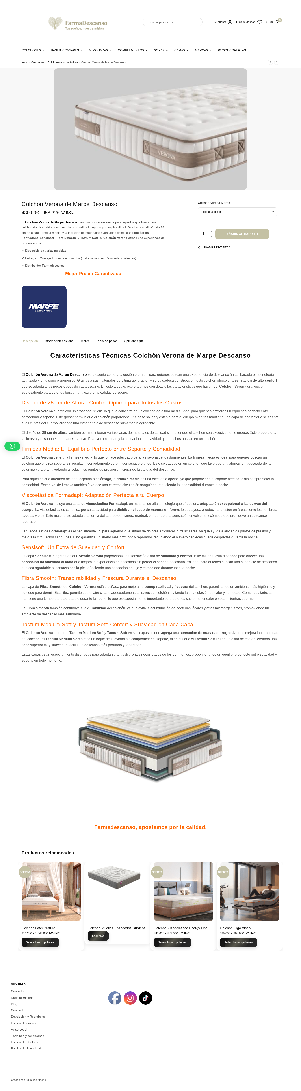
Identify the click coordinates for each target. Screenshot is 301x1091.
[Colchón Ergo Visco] (249, 891)
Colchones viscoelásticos (63, 62)
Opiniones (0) (133, 341)
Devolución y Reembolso (28, 1016)
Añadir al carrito (242, 234)
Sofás (159, 50)
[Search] (195, 22)
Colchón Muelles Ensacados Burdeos (117, 928)
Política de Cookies (24, 1042)
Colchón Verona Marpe (214, 202)
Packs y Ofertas (232, 50)
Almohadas (98, 50)
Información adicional (59, 341)
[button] (12, 446)
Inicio (25, 62)
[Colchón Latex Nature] (51, 891)
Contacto (17, 991)
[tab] (33, 342)
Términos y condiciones (27, 1036)
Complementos (131, 50)
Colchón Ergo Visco (235, 928)
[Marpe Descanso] (44, 307)
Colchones (31, 50)
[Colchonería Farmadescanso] (77, 22)
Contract (17, 1010)
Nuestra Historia (22, 997)
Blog (14, 1004)
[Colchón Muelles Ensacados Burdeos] (117, 891)
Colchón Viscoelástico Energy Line (181, 928)
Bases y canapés (65, 50)
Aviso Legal (19, 1029)
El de (51, 222)
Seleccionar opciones (40, 942)
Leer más (98, 936)
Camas (179, 50)
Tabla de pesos (106, 341)
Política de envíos (23, 1023)
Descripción (30, 341)
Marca (85, 341)
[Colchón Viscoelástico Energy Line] (183, 891)
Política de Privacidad (26, 1048)
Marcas (201, 50)
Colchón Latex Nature (38, 928)
